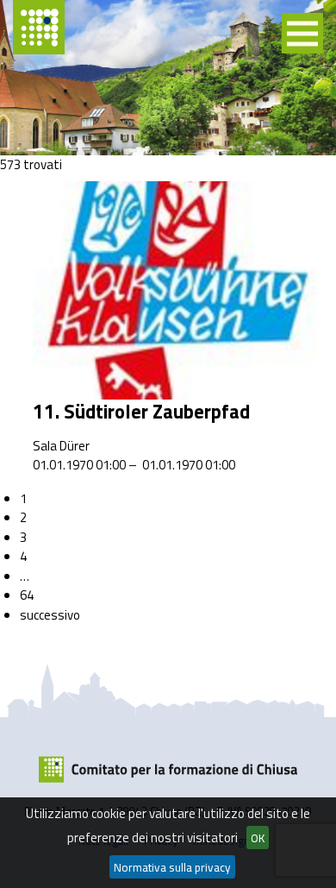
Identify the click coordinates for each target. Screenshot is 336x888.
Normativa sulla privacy (172, 867)
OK (257, 838)
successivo (50, 615)
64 (27, 595)
